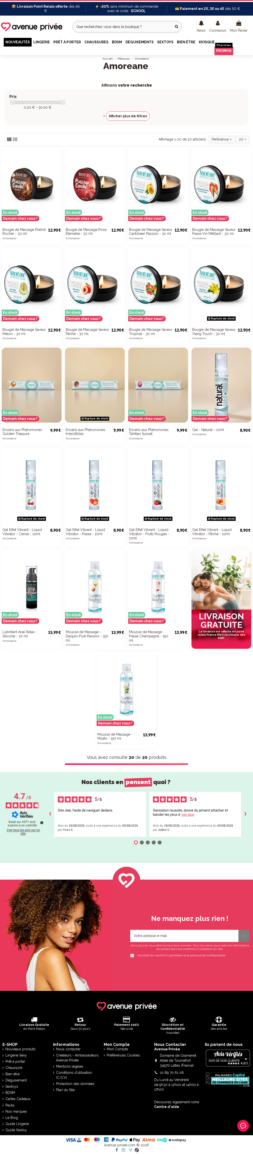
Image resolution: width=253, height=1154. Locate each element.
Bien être (12, 1074)
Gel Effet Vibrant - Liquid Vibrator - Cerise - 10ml (22, 532)
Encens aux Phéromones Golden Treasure (22, 432)
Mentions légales (69, 1066)
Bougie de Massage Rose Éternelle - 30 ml (86, 232)
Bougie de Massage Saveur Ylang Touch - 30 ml (213, 332)
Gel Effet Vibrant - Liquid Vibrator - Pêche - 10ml (212, 532)
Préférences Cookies (123, 1055)
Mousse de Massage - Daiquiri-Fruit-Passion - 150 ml (87, 636)
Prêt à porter (15, 1061)
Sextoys (11, 1086)
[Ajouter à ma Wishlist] (58, 206)
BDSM (10, 1093)
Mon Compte (117, 1049)
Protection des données (75, 1084)
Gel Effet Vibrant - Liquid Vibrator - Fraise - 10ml (85, 532)
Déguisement (16, 1080)
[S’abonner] (243, 936)
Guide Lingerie (17, 1124)
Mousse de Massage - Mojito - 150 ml (115, 736)
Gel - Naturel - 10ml (208, 430)
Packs (10, 1105)
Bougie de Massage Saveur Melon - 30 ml (24, 332)
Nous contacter (68, 1049)
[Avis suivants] (245, 814)
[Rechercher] (176, 26)
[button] (201, 27)
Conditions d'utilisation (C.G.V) (74, 1075)
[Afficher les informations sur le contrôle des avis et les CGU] (42, 823)
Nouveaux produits (20, 1049)
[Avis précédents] (49, 814)
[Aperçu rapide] (58, 215)
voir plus (187, 815)
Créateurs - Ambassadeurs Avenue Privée (77, 1057)
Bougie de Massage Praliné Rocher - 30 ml (24, 232)
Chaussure (13, 1068)
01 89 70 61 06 (172, 1073)
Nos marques (16, 1111)
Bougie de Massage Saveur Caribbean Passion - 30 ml (150, 232)
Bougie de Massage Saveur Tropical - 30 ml (150, 332)
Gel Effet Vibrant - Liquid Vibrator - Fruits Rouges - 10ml (149, 534)
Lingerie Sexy (16, 1055)
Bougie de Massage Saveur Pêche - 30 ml (87, 332)
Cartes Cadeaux (17, 1099)
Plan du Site (65, 1090)
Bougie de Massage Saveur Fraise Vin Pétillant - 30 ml (213, 232)
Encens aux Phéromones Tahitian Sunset (149, 432)
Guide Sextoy (16, 1130)
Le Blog (11, 1118)
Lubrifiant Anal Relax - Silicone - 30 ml (19, 634)
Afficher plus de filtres (128, 116)
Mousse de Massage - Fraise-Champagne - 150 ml (148, 636)
